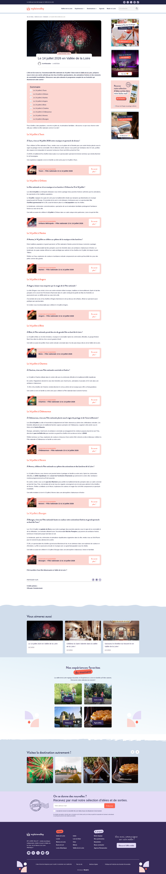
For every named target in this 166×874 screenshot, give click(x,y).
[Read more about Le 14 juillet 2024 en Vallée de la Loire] (45, 637)
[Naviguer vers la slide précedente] (132, 752)
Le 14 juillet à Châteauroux (42, 112)
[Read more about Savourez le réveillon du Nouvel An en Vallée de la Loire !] (121, 637)
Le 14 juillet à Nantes (40, 97)
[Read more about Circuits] (68, 694)
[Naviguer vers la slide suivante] (137, 752)
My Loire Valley (30, 17)
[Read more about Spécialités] (98, 717)
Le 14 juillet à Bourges (41, 119)
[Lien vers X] (100, 580)
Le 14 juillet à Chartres (41, 108)
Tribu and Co (86, 870)
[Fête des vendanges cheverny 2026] (125, 46)
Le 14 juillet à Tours (39, 90)
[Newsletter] (125, 108)
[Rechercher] (137, 8)
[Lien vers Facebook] (93, 580)
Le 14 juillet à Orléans (40, 94)
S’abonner (109, 806)
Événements (45, 17)
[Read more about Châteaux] (68, 717)
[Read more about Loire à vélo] (98, 694)
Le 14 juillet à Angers (40, 101)
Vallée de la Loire (38, 17)
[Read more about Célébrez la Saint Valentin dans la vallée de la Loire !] (83, 637)
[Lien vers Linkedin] (96, 580)
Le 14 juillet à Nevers (40, 115)
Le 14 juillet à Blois (39, 105)
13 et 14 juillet (79, 187)
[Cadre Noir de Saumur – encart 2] (125, 77)
